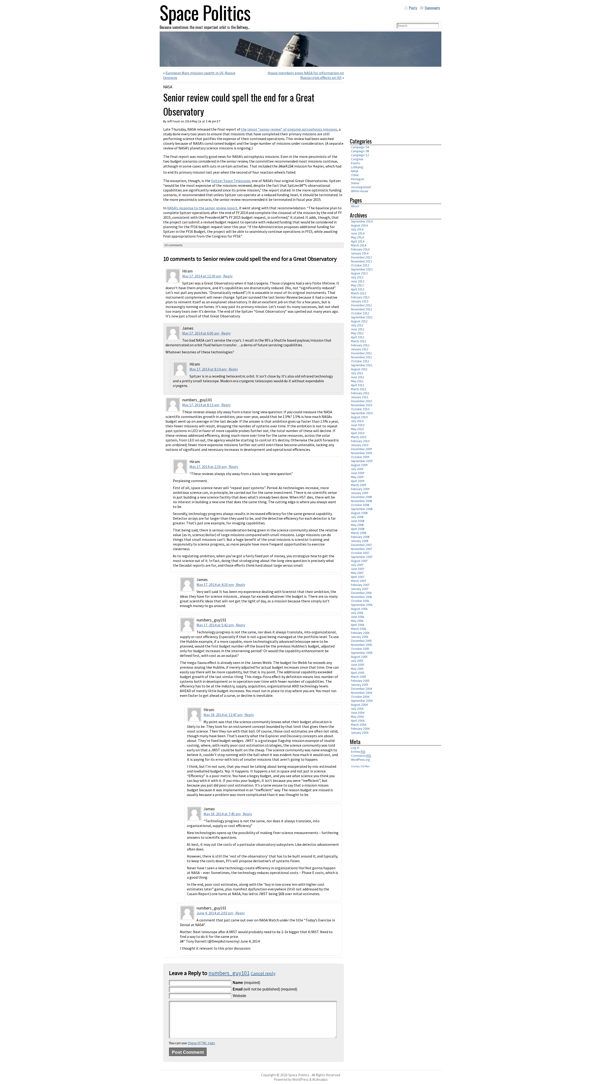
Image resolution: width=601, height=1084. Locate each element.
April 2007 (357, 577)
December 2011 (361, 353)
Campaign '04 (360, 147)
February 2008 (360, 537)
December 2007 (361, 545)
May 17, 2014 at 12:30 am (201, 276)
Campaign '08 (360, 151)
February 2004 (360, 728)
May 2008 (357, 525)
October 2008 (360, 505)
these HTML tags (201, 1043)
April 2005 (357, 673)
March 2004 (358, 724)
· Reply (227, 276)
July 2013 (357, 277)
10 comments (173, 245)
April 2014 (357, 241)
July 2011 (357, 373)
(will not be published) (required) (265, 989)
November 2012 (361, 309)
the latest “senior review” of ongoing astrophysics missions (289, 129)
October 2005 (360, 649)
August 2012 (359, 321)
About (355, 206)
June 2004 (357, 712)
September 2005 (362, 653)
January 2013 (359, 301)
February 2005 (360, 680)
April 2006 (357, 625)
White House (359, 191)
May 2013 (357, 285)
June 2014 (357, 233)
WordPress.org (360, 759)
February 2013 (360, 297)
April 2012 (357, 337)
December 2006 (361, 593)
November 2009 (361, 453)
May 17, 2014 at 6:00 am (200, 333)
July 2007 (357, 565)
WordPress (300, 1079)
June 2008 (357, 521)
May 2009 (357, 477)
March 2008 (358, 533)
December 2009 (361, 449)
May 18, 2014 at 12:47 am (223, 714)
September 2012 (362, 317)
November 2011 (361, 357)
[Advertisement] (389, 101)
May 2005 (357, 669)
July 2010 (357, 421)
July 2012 (357, 325)
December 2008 (361, 497)
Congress (357, 159)
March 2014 (358, 245)
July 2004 (357, 708)
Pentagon (357, 179)
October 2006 (360, 601)
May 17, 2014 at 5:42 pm (215, 625)
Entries (358, 751)
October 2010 (360, 409)
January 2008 (359, 541)
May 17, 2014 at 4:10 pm (215, 584)
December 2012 (361, 305)
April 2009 (357, 481)
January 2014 (359, 253)
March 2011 (358, 389)
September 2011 (362, 365)
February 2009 (360, 489)
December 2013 (361, 257)
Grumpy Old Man (360, 766)
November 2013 (361, 261)
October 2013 (360, 265)
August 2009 (359, 465)
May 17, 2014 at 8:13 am (200, 404)
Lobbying (357, 167)
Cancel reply (263, 973)
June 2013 (357, 281)
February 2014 (360, 249)
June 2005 (357, 665)
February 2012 (360, 345)
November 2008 (361, 501)
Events (355, 163)
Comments (432, 8)
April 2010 (357, 433)
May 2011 (357, 381)
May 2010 (357, 429)
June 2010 (357, 425)
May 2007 (357, 573)
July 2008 (357, 517)
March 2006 (358, 629)
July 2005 (357, 661)
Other (355, 175)
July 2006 (357, 613)
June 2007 (357, 569)
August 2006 (359, 609)
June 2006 (357, 617)
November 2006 (361, 597)
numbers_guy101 (229, 973)
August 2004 (359, 704)
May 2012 (357, 333)
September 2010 (362, 413)
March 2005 (358, 676)
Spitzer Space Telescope (230, 180)
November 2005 (361, 645)
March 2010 (358, 437)
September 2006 (362, 605)
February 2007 (360, 585)
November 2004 (361, 692)
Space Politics (298, 1075)
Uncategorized (361, 187)
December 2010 (361, 401)
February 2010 (360, 441)
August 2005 (359, 657)
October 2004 (360, 696)
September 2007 (362, 557)
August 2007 (359, 561)
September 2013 (362, 269)
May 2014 (357, 237)
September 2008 (362, 509)
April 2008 (357, 529)
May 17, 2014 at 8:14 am (208, 369)
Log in (355, 747)
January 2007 (359, 589)
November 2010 (361, 405)
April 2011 (357, 385)
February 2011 (360, 393)
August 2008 (359, 513)
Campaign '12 (360, 155)
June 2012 (357, 329)
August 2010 (359, 417)
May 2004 (357, 716)
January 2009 (359, 493)
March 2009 (358, 485)
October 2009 (360, 457)
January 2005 (359, 684)
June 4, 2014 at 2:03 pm (214, 913)
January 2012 (359, 349)
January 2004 (359, 732)
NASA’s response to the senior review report (202, 208)
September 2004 (362, 700)
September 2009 (362, 461)
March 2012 (358, 341)
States (355, 183)
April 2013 (357, 289)
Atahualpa (319, 1079)
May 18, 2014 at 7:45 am (222, 813)
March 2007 (358, 581)
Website (239, 996)
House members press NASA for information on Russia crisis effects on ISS (306, 75)
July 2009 (357, 469)
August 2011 (359, 369)
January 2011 (359, 397)
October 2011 (360, 361)
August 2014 (359, 225)
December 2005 (361, 641)
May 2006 (357, 621)
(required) (246, 983)
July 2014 (357, 229)
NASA (167, 87)
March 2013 (358, 293)
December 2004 (361, 688)
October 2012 (360, 313)
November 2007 (361, 549)
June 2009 (357, 473)
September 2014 (362, 221)
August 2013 (359, 273)
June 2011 (357, 377)
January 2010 (359, 445)
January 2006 (359, 637)
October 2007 (360, 553)
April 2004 (357, 720)
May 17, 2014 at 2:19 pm (208, 466)
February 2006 (360, 633)
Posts (413, 8)
